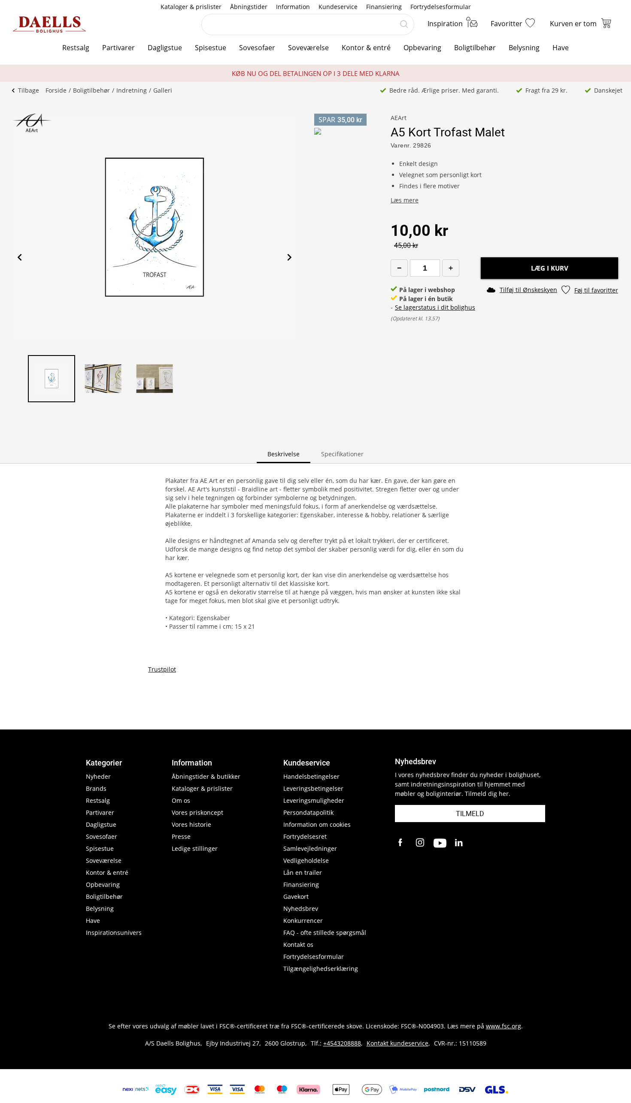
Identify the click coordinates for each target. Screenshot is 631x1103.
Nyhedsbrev (300, 908)
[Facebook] (401, 843)
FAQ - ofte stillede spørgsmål (324, 932)
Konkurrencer (303, 920)
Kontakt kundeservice (397, 1043)
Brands (96, 788)
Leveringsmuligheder (313, 800)
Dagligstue (165, 47)
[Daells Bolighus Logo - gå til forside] (49, 24)
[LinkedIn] (459, 843)
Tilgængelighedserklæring (320, 968)
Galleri (162, 90)
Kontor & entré (366, 47)
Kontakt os (298, 944)
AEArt (399, 118)
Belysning (524, 47)
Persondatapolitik (308, 812)
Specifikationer (342, 454)
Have (560, 47)
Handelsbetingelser (311, 776)
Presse (181, 836)
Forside (56, 90)
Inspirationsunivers (114, 932)
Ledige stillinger (195, 848)
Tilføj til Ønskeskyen (528, 290)
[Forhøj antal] (450, 268)
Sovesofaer (257, 47)
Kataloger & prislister (191, 7)
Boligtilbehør (475, 47)
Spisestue (210, 47)
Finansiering (384, 7)
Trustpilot (162, 669)
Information (293, 7)
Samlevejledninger (310, 848)
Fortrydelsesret (305, 836)
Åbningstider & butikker (206, 776)
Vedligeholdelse (306, 860)
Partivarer (118, 47)
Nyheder (98, 776)
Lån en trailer (302, 872)
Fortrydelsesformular (440, 7)
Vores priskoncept (197, 812)
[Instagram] (420, 843)
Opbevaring (422, 47)
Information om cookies (317, 824)
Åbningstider (248, 7)
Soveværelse (308, 47)
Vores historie (191, 824)
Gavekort (296, 896)
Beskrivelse (283, 454)
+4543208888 (342, 1043)
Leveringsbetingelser (313, 788)
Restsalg (75, 47)
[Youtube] (440, 843)
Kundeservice (338, 7)
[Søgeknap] (404, 24)
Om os (181, 800)
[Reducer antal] (399, 268)
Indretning (131, 90)
